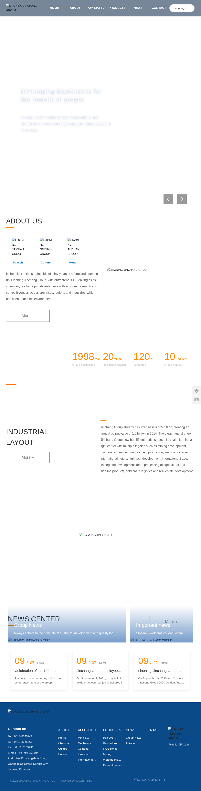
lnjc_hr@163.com (28, 752)
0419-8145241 (23, 736)
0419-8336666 (23, 741)
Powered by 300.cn (72, 780)
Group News (28, 625)
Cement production (84, 535)
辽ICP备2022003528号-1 (149, 779)
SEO (89, 780)
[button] (24, 201)
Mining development (22, 535)
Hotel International (147, 535)
